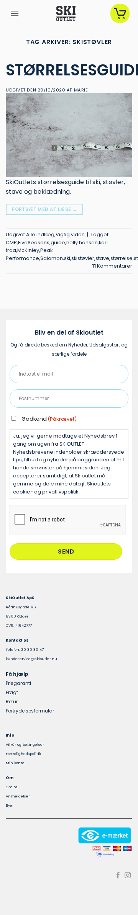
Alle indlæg (40, 234)
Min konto (15, 762)
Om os (12, 786)
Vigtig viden (70, 234)
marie (81, 90)
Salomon (51, 258)
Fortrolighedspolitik (23, 753)
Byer (10, 805)
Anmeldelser (18, 796)
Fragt (12, 692)
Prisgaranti (18, 683)
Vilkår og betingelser (25, 744)
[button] (14, 13)
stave (102, 258)
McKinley (28, 250)
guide (58, 242)
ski (67, 258)
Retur (12, 701)
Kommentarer (112, 266)
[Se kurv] (120, 13)
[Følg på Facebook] (118, 875)
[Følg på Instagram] (128, 875)
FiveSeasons (33, 242)
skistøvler (82, 258)
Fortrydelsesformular (30, 710)
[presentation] (68, 520)
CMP (11, 242)
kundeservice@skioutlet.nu (31, 658)
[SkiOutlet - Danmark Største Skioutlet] (66, 13)
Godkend (49, 419)
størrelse (121, 258)
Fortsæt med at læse (44, 209)
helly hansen (82, 242)
